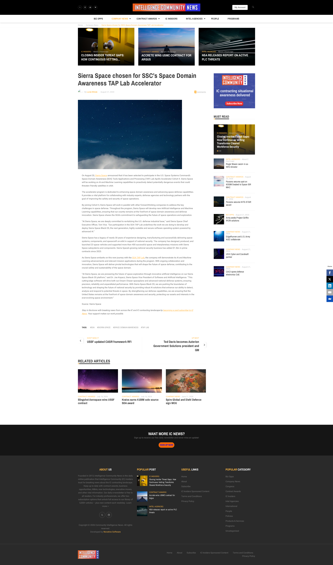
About (184, 481)
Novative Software (112, 531)
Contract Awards (147, 18)
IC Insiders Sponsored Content (195, 491)
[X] (329, 279)
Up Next (195, 338)
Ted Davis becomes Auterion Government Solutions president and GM (176, 346)
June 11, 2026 (187, 396)
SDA (93, 327)
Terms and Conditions (191, 496)
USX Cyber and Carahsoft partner (237, 255)
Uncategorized (232, 530)
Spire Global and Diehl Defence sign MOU (183, 401)
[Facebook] (329, 272)
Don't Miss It (93, 338)
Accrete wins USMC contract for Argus (166, 57)
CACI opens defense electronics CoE (235, 273)
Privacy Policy (187, 501)
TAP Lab (145, 327)
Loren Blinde (92, 92)
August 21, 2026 (242, 214)
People (215, 18)
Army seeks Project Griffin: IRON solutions (237, 219)
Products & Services (235, 521)
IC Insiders (171, 18)
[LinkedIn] (329, 285)
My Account (240, 7)
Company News (120, 18)
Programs (233, 18)
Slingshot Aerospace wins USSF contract (96, 401)
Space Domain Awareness (126, 327)
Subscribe (186, 486)
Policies (229, 516)
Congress (230, 486)
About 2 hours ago (100, 51)
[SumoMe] (329, 299)
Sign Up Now (166, 445)
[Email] (329, 292)
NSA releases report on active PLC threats (225, 57)
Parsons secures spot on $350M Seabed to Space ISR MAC (238, 184)
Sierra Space (101, 175)
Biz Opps (98, 18)
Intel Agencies (194, 18)
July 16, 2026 (102, 396)
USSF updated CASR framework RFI (109, 342)
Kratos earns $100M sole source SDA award (140, 401)
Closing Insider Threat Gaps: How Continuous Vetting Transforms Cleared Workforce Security (106, 57)
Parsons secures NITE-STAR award (238, 203)
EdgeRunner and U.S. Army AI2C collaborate (238, 238)
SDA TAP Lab (138, 257)
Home (80, 25)
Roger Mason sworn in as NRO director (237, 165)
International (231, 506)
